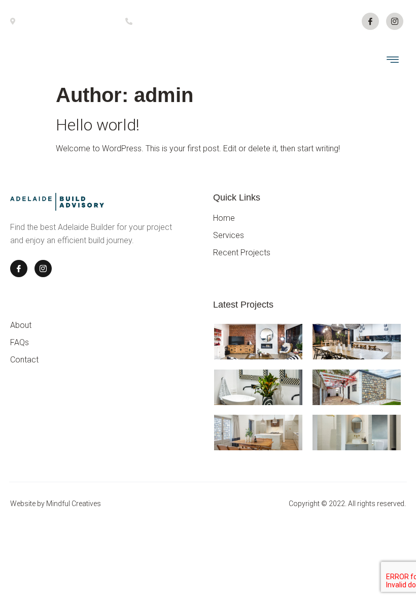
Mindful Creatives (73, 504)
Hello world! (98, 125)
